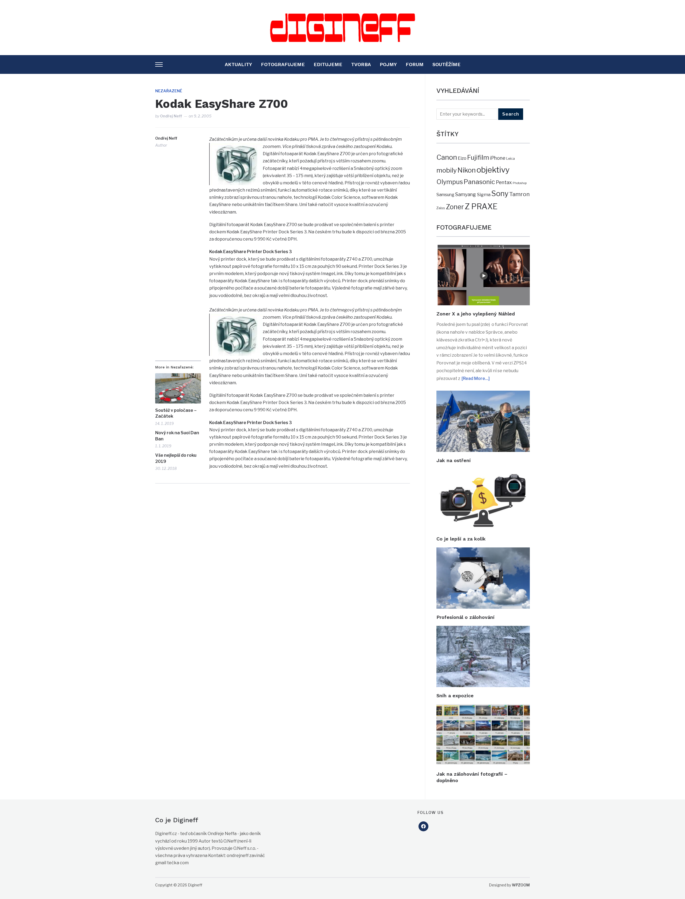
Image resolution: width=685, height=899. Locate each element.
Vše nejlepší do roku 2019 (175, 458)
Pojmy (388, 64)
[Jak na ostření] (483, 394)
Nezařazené (168, 91)
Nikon (467, 170)
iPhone (497, 158)
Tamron (519, 194)
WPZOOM (521, 885)
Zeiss (440, 208)
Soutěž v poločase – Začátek (176, 413)
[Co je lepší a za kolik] (483, 472)
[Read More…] (476, 378)
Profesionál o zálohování (465, 617)
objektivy (493, 169)
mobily (446, 170)
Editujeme (328, 64)
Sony (499, 193)
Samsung (445, 194)
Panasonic (479, 182)
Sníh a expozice (455, 695)
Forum (415, 64)
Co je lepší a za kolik (461, 539)
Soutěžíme (446, 64)
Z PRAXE (481, 206)
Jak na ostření (453, 460)
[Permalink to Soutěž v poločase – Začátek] (178, 388)
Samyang (465, 194)
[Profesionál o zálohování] (483, 551)
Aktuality (238, 64)
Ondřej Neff (171, 116)
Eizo (462, 158)
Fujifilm (478, 157)
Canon (446, 157)
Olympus (449, 182)
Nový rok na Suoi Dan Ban (177, 435)
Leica (510, 158)
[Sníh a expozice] (483, 629)
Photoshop (520, 183)
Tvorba (361, 64)
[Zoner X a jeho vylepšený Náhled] (483, 248)
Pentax (504, 182)
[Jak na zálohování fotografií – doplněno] (483, 707)
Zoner (455, 207)
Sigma (483, 194)
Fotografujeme (283, 64)
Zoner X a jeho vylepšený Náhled (475, 314)
